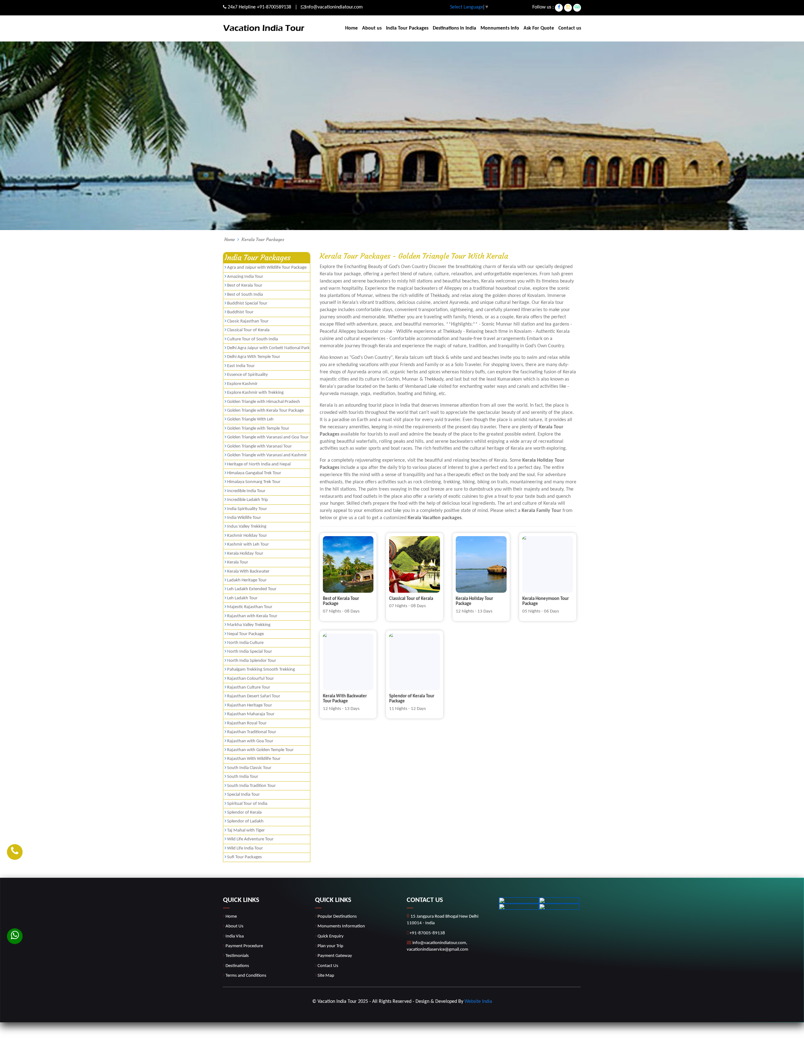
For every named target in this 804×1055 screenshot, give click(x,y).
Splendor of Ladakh (245, 821)
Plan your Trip (330, 946)
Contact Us (328, 966)
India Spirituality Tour (247, 509)
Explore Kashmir (242, 384)
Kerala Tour (237, 562)
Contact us (569, 28)
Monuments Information (341, 926)
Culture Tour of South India (252, 339)
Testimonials (237, 955)
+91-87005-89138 (427, 933)
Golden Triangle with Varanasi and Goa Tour (267, 437)
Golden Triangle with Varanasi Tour (259, 446)
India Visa (234, 936)
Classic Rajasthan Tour (248, 321)
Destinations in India (454, 28)
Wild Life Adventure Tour (250, 839)
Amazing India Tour (245, 276)
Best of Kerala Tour (244, 285)
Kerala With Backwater (248, 571)
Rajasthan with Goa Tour (250, 741)
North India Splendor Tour (251, 660)
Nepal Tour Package (245, 634)
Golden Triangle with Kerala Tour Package (265, 410)
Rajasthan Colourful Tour (250, 678)
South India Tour (242, 776)
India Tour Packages (407, 28)
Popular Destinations (337, 916)
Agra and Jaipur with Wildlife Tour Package (267, 267)
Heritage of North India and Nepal (259, 464)
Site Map (326, 975)
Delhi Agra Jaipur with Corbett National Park (268, 348)
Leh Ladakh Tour (242, 598)
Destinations (237, 966)
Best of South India (245, 294)
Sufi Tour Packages (244, 857)
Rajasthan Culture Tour (248, 687)
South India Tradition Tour (251, 785)
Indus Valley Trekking (246, 526)
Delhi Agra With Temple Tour (253, 356)
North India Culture (245, 642)
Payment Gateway (335, 955)
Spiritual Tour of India (247, 803)
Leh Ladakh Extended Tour (251, 589)
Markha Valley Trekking (248, 625)
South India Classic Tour (249, 768)
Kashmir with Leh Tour (248, 544)
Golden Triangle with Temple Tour (258, 428)
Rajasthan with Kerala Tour (252, 616)
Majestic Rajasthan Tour (249, 607)
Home (351, 28)
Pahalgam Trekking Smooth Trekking (261, 669)
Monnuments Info (500, 28)
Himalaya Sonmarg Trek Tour (253, 482)
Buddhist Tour (240, 312)
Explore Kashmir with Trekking (255, 392)
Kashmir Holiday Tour (247, 535)
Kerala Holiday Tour (245, 553)
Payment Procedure (244, 946)
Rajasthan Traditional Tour (251, 732)
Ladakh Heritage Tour (247, 580)
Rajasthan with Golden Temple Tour (260, 750)
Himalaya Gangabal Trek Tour (254, 473)
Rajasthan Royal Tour (247, 723)
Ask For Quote (539, 28)
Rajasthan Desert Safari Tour (253, 696)
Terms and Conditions (245, 975)
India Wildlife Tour (244, 517)
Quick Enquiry (331, 936)
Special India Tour (243, 794)
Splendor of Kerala (244, 812)
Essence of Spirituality (247, 374)
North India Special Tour (249, 651)
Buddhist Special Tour (247, 303)
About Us (234, 926)
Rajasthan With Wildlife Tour (253, 758)
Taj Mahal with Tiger (246, 830)
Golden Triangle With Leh (250, 419)
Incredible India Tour (246, 491)
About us (372, 28)
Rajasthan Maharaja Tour (250, 714)
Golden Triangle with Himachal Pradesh (263, 401)
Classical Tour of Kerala (248, 330)
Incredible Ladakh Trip (247, 499)
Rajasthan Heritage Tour (249, 705)
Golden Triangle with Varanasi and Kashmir (267, 455)
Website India (478, 1001)
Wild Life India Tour (245, 848)
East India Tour (241, 366)
